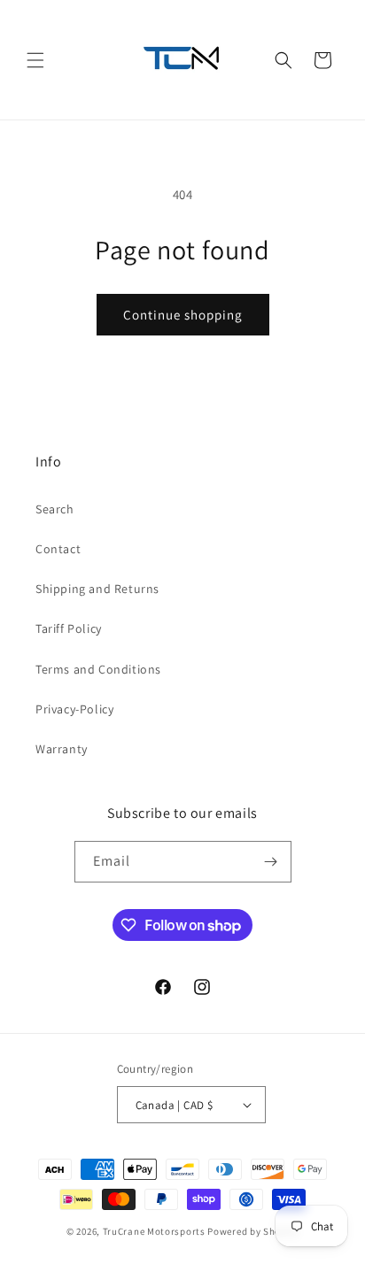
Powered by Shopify (253, 1231)
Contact (58, 549)
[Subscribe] (271, 861)
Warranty (61, 749)
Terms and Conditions (98, 669)
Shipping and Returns (97, 589)
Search (54, 509)
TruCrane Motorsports (154, 1231)
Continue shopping (183, 314)
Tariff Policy (68, 628)
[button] (35, 60)
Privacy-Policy (74, 709)
